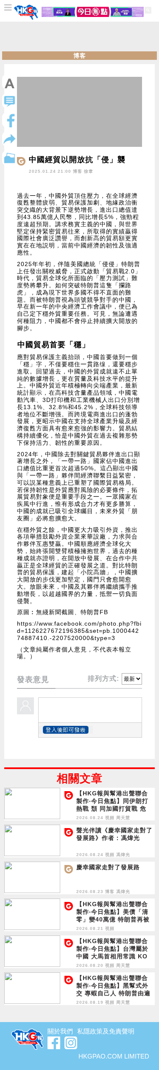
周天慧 (123, 817)
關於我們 (60, 1031)
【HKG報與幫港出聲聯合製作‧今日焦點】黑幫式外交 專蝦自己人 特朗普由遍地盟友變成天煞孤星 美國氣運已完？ (113, 993)
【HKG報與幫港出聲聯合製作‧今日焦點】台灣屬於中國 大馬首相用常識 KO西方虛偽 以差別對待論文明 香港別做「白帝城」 (112, 956)
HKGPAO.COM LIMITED (113, 1056)
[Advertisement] (80, 36)
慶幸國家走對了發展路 (108, 867)
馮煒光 (123, 854)
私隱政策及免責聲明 (105, 1031)
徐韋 (88, 171)
